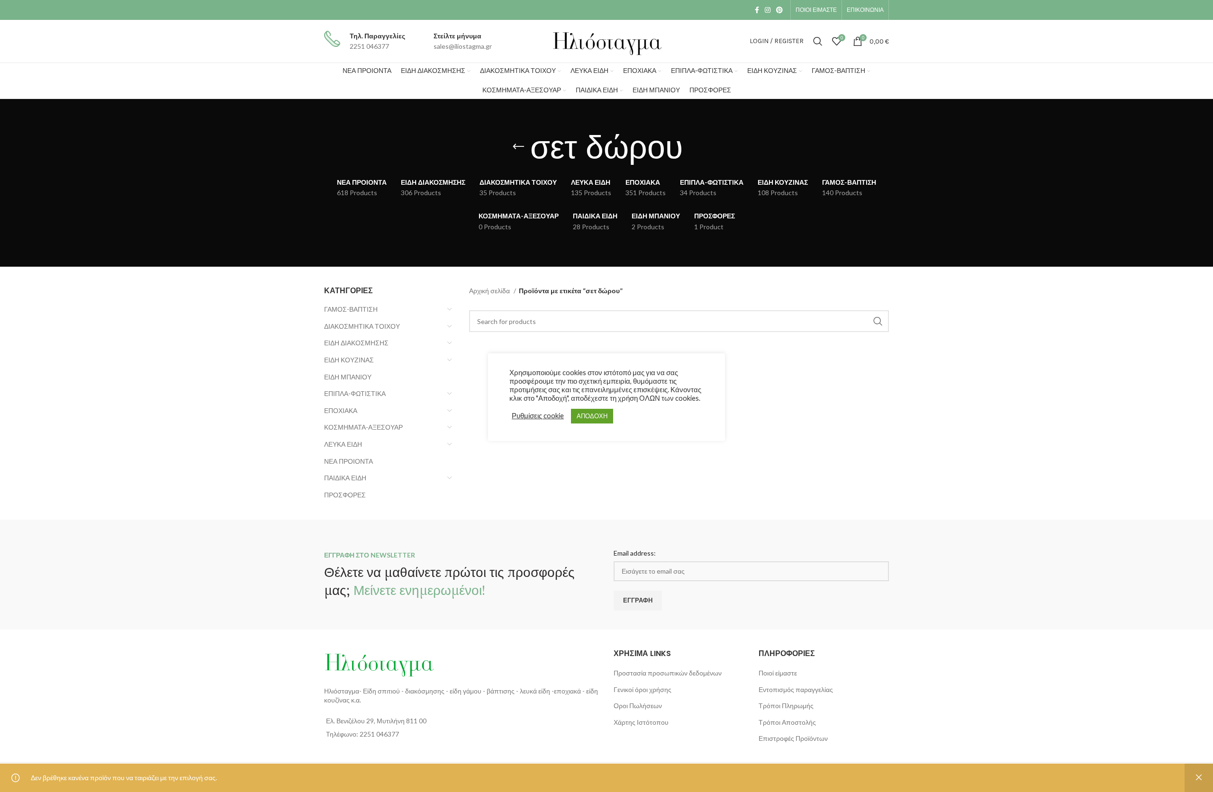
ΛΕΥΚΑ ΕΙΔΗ (343, 444)
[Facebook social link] (757, 10)
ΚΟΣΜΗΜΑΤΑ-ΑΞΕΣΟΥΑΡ (363, 427)
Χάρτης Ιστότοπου (641, 722)
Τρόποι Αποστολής (787, 722)
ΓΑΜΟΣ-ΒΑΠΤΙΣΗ (351, 309)
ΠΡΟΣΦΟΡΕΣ (345, 495)
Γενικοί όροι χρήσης (642, 689)
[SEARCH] (878, 321)
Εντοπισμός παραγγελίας (796, 689)
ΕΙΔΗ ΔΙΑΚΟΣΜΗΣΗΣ (356, 343)
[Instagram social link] (767, 10)
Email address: (635, 553)
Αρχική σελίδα (490, 291)
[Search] (817, 41)
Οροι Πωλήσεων (638, 706)
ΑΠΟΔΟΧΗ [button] (592, 416)
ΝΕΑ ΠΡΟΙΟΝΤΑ (348, 461)
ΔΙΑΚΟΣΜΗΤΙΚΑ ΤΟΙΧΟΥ (362, 326)
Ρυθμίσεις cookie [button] (538, 416)
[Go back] (518, 146)
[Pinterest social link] (779, 10)
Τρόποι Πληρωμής (786, 706)
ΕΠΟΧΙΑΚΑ (340, 410)
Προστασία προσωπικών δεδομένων (668, 673)
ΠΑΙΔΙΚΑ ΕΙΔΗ (345, 478)
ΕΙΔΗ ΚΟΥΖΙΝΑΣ (349, 360)
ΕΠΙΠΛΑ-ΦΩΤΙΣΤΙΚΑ (355, 393)
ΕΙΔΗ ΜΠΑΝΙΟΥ (347, 377)
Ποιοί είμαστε (778, 673)
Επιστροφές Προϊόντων (793, 738)
